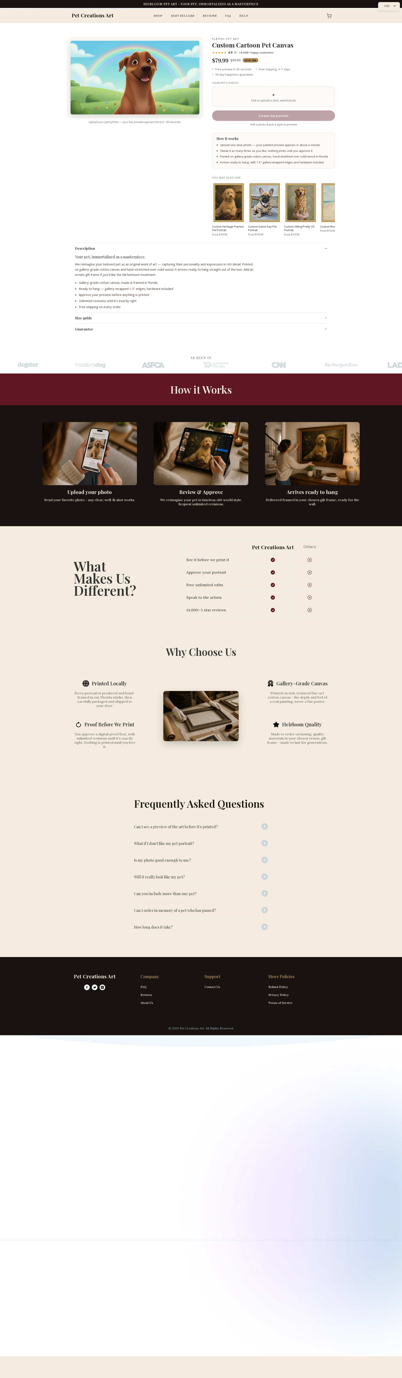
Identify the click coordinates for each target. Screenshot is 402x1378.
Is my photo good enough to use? (162, 860)
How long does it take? (153, 927)
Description (85, 248)
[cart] (327, 15)
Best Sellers (182, 15)
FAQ (228, 15)
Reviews (210, 15)
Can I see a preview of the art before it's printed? (176, 826)
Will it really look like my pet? (159, 876)
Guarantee (84, 329)
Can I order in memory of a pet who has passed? (175, 910)
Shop (158, 15)
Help (243, 15)
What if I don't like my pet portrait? (164, 843)
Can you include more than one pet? (165, 893)
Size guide (83, 318)
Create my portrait (273, 116)
